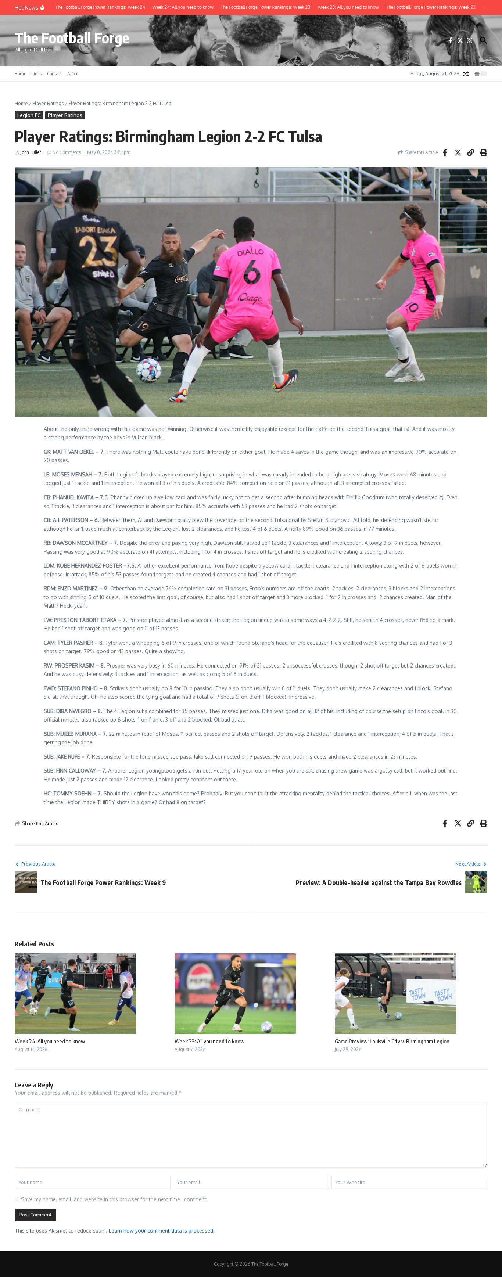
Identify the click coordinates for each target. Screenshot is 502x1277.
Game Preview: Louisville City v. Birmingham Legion (392, 1041)
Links (37, 73)
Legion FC (29, 115)
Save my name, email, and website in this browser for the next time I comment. (114, 1199)
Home (20, 73)
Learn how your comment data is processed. (162, 1230)
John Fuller (31, 152)
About (73, 73)
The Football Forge (72, 37)
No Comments (67, 152)
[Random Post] (466, 74)
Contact (54, 73)
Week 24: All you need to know (50, 1041)
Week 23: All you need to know (209, 1041)
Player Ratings (48, 103)
